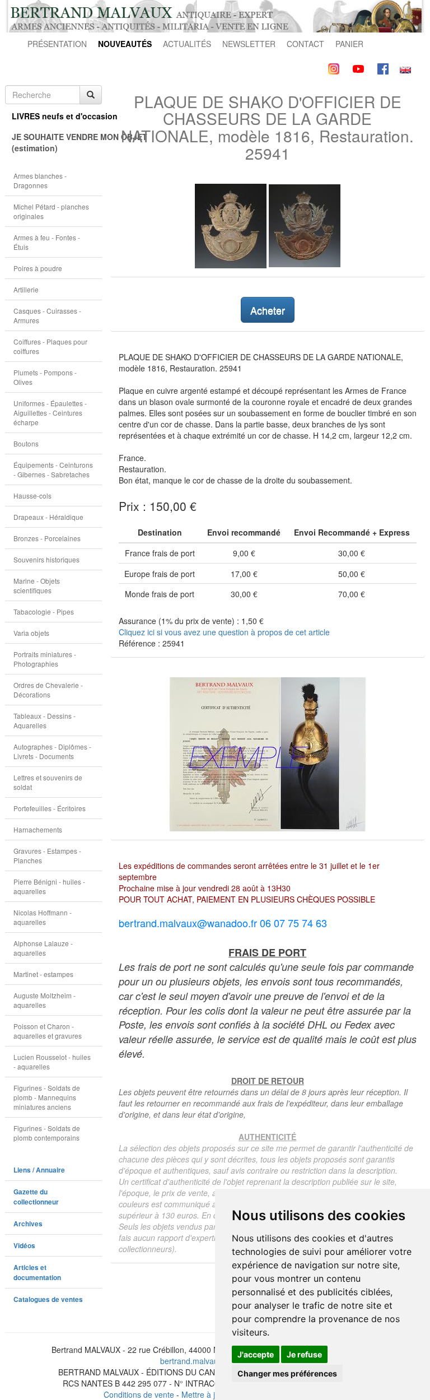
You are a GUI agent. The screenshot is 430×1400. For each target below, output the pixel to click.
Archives (28, 1224)
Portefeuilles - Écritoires (49, 808)
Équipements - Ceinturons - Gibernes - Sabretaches (53, 469)
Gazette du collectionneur (36, 1197)
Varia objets (31, 633)
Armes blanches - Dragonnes (40, 180)
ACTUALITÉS (187, 43)
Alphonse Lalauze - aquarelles (43, 947)
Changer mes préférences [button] (287, 1373)
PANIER (349, 43)
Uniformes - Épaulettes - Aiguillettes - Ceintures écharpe (50, 412)
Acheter (267, 310)
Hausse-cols (32, 495)
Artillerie (26, 289)
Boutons (26, 443)
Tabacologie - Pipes (43, 611)
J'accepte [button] (255, 1354)
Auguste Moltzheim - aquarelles (44, 1000)
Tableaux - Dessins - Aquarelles (44, 720)
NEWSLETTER (248, 43)
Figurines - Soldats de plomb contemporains (46, 1132)
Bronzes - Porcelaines (47, 538)
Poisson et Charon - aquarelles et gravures (47, 1030)
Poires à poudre (37, 268)
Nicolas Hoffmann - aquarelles (42, 917)
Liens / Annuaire (39, 1170)
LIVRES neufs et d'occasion (57, 116)
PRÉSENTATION (57, 43)
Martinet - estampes (43, 974)
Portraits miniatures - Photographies (44, 658)
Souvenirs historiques (46, 559)
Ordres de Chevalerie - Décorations (48, 689)
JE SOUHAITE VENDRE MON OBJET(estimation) (57, 142)
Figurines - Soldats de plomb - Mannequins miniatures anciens (46, 1097)
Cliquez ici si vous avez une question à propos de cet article (224, 632)
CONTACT (305, 43)
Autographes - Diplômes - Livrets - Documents (52, 751)
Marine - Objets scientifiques (36, 585)
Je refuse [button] (304, 1354)
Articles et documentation (37, 1272)
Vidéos (24, 1245)
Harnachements (37, 829)
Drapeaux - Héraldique (48, 517)
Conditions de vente (139, 1394)
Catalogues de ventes (48, 1299)
